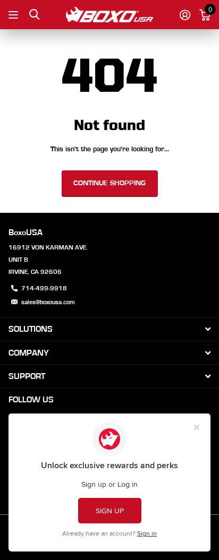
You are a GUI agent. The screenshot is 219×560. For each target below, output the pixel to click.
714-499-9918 (44, 288)
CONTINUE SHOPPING (109, 183)
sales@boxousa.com (48, 302)
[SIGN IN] (184, 15)
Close (109, 329)
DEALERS (15, 14)
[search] (34, 15)
